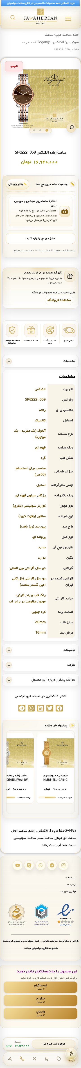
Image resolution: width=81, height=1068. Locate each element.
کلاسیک (40, 420)
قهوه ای (40, 447)
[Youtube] (17, 865)
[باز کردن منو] (68, 19)
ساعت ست (45, 838)
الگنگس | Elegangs (50, 42)
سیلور (32, 495)
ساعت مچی (63, 34)
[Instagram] (63, 865)
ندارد (42, 547)
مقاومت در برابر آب (22, 601)
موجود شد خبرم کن (54, 1044)
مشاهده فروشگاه (59, 300)
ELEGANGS (67, 830)
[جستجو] (13, 17)
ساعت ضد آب (66, 845)
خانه (76, 34)
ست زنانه (48, 845)
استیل (41, 485)
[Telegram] (52, 865)
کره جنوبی (39, 612)
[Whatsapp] (40, 865)
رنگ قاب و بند (36, 595)
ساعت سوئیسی (25, 838)
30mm (40, 622)
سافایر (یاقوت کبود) (32, 516)
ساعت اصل (19, 830)
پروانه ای (39, 537)
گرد (43, 458)
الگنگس (40, 389)
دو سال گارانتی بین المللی (28, 568)
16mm (40, 632)
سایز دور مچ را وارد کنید (40, 238)
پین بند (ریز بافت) (33, 526)
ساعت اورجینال (65, 838)
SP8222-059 (35, 399)
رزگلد (42, 495)
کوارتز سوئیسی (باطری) (29, 505)
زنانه (42, 410)
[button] (71, 128)
